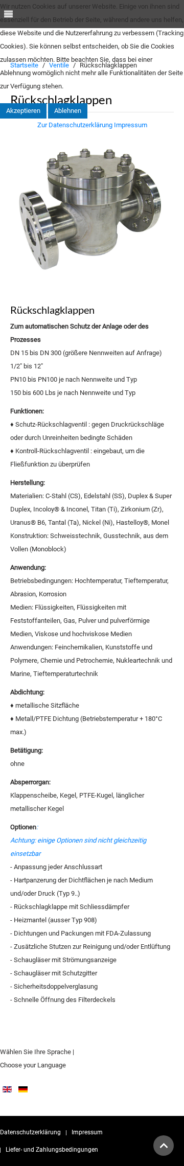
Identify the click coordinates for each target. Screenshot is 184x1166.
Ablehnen (67, 110)
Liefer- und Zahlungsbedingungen (52, 1149)
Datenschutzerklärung (30, 1132)
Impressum (87, 1132)
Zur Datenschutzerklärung (74, 125)
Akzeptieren (23, 110)
